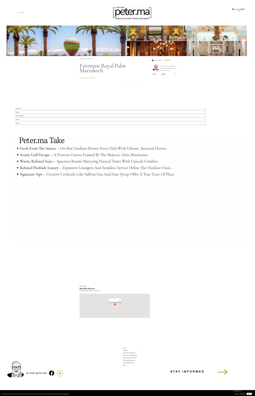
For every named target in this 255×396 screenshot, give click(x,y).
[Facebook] (51, 373)
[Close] (253, 394)
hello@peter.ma (237, 391)
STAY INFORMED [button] (187, 371)
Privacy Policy (66, 394)
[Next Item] (243, 40)
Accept (249, 394)
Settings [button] (236, 394)
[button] (223, 372)
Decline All (242, 394)
